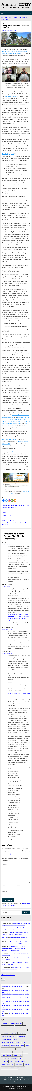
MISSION (6, 1077)
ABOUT (16, 1081)
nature (18, 1048)
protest (9, 1055)
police (25, 1052)
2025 (3, 990)
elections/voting (6, 1036)
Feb (8, 986)
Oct (26, 990)
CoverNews (12, 1088)
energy (14, 1036)
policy (3, 1055)
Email (18, 885)
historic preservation (7, 1042)
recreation (5, 1061)
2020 (3, 1009)
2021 (3, 1005)
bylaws (23, 1026)
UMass (22, 1067)
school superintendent (8, 1064)
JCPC (6, 504)
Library (16, 507)
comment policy (14, 854)
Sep (23, 990)
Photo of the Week (6, 1052)
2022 (3, 1001)
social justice (19, 1064)
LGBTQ (27, 1045)
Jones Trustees (11, 507)
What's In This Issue (6, 1071)
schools (23, 1061)
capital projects (6, 1030)
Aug (21, 986)
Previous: (15, 514)
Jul (19, 986)
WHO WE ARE (14, 1077)
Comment (5, 864)
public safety (14, 1058)
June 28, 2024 (11, 30)
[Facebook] (3, 500)
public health (5, 1058)
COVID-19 (24, 1030)
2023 (3, 997)
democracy (5, 1033)
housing (23, 1042)
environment (22, 1036)
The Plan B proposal (8, 154)
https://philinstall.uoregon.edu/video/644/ (19, 693)
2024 (3, 994)
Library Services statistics (15, 452)
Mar (10, 986)
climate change (16, 1030)
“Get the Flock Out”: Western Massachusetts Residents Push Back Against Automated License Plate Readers (13, 948)
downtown (22, 1033)
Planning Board (17, 1052)
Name (4, 885)
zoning (15, 1071)
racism (21, 1058)
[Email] (12, 500)
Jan (6, 986)
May (15, 986)
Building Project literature (9, 439)
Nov (28, 990)
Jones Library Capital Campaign (15, 505)
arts (12, 1026)
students (27, 1064)
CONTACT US (23, 1077)
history (17, 1042)
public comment (17, 1055)
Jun (17, 986)
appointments (5, 1026)
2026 (3, 986)
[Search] (30, 13)
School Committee (14, 1061)
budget (17, 1026)
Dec (3, 992)
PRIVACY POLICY (24, 1079)
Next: (15, 521)
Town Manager (15, 1067)
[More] (15, 500)
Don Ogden (5, 937)
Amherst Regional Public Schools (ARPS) (12, 1023)
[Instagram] (9, 500)
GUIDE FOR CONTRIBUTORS (10, 1079)
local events (11, 1048)
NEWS (4, 23)
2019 (3, 1013)
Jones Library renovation (17, 1045)
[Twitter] (6, 500)
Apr (13, 986)
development (13, 1033)
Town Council (5, 1067)
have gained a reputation (12, 96)
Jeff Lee (4, 30)
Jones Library (11, 504)
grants (15, 1039)
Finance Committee (6, 1039)
